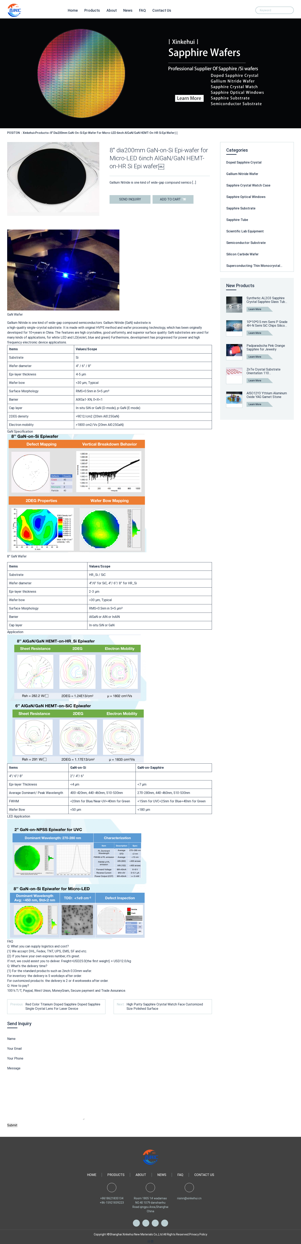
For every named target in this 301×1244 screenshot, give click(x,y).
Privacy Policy (198, 1234)
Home (73, 10)
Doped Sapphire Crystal (243, 162)
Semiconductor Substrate (246, 243)
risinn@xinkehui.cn (189, 1198)
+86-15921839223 (112, 1202)
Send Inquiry (130, 199)
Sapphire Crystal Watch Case (248, 185)
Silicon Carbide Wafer (242, 254)
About (111, 10)
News (127, 10)
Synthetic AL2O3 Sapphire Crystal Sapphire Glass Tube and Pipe (267, 300)
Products (92, 10)
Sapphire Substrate (240, 208)
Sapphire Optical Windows (246, 197)
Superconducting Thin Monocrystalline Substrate (257, 266)
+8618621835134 (111, 1198)
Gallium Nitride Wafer (242, 174)
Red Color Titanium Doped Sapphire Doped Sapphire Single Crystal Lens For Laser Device (62, 1006)
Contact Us (161, 10)
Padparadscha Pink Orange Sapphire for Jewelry (266, 347)
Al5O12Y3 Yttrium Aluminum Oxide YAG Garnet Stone (267, 395)
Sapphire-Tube (237, 220)
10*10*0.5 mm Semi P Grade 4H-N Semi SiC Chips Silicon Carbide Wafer (267, 323)
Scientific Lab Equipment (245, 231)
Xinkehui (28, 132)
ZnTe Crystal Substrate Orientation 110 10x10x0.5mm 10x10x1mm (266, 371)
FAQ (142, 10)
